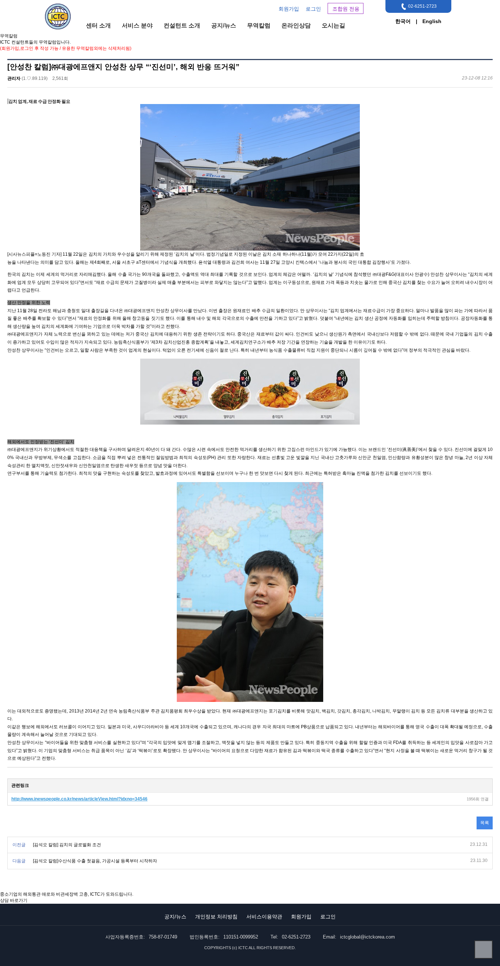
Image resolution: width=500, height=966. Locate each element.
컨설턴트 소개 (182, 25)
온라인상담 (296, 25)
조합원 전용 (345, 9)
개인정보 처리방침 (216, 916)
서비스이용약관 (264, 916)
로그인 (313, 9)
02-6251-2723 (422, 6)
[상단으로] (483, 949)
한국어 (403, 21)
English (431, 21)
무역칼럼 (258, 25)
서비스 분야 (137, 25)
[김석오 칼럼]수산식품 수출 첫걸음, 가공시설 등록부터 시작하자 (95, 860)
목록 (484, 822)
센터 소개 (98, 25)
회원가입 (289, 9)
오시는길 (333, 25)
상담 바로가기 (13, 900)
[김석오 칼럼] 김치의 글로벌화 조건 (67, 844)
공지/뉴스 (223, 25)
